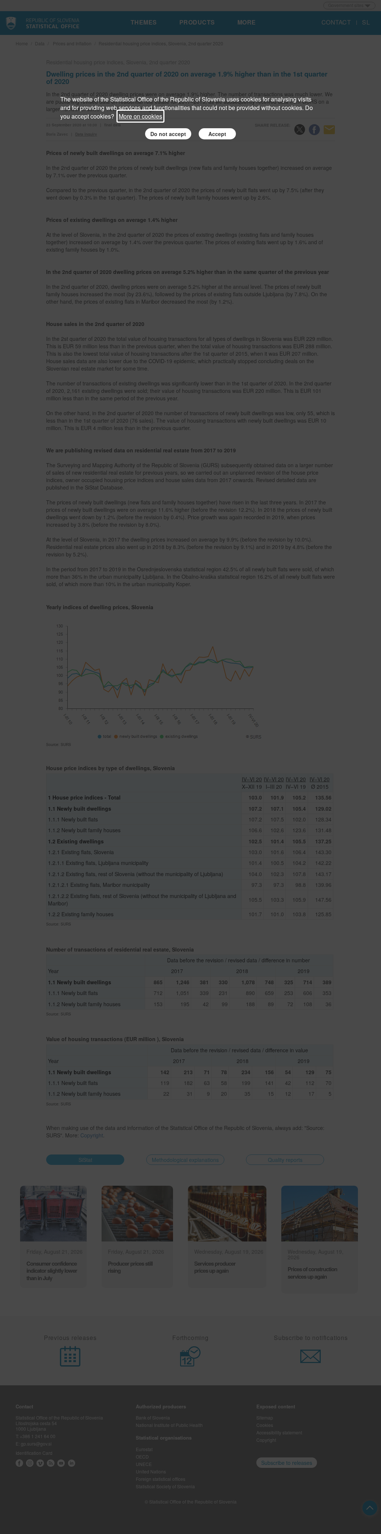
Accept (217, 134)
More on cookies (140, 116)
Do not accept (168, 134)
